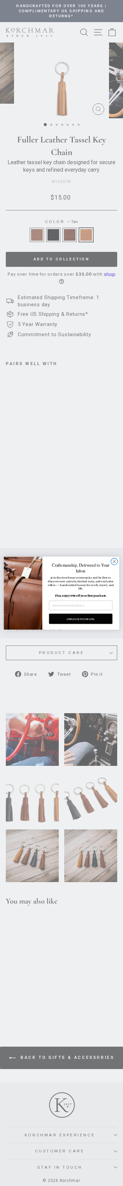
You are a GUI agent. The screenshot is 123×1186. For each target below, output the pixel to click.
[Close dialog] (114, 561)
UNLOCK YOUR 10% (81, 618)
